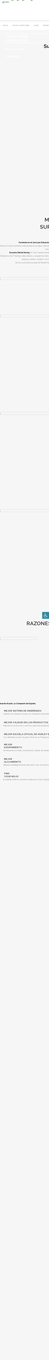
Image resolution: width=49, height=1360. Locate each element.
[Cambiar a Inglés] (5, 2)
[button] (45, 615)
